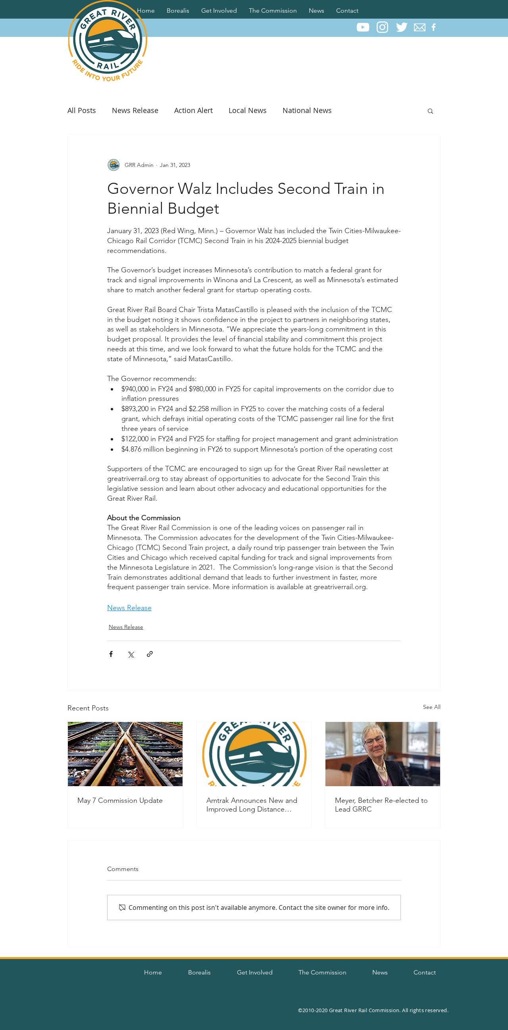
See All (432, 706)
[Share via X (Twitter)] (130, 654)
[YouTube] (363, 27)
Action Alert (193, 110)
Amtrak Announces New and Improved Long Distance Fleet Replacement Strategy (251, 805)
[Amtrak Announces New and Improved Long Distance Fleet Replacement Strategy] (254, 754)
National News (307, 110)
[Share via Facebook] (111, 654)
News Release (135, 110)
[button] (178, 9)
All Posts (81, 110)
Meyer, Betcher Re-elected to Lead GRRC (381, 805)
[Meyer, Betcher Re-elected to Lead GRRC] (382, 754)
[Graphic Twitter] (402, 27)
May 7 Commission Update (120, 800)
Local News (248, 110)
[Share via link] (150, 654)
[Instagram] (382, 27)
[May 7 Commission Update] (125, 754)
